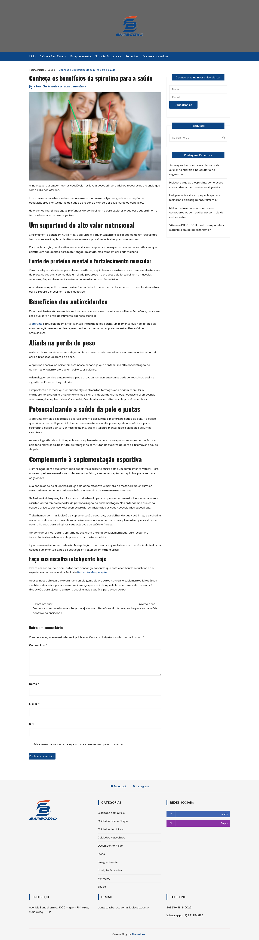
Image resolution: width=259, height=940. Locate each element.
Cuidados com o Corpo (113, 821)
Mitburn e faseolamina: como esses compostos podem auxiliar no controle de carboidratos (196, 212)
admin (37, 86)
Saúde (102, 887)
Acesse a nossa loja (155, 56)
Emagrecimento (80, 56)
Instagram (142, 786)
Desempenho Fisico (110, 845)
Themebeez (139, 934)
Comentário (38, 645)
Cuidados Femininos (111, 829)
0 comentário (78, 86)
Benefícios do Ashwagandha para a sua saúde (128, 608)
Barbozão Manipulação (92, 572)
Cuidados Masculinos (111, 837)
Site (32, 724)
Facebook (120, 786)
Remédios (132, 56)
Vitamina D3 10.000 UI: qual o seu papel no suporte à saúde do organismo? (196, 227)
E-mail (34, 704)
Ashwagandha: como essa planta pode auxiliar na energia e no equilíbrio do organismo (194, 169)
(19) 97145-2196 (192, 915)
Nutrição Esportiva (107, 56)
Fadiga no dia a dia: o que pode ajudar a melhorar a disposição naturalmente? (194, 197)
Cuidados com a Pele (111, 813)
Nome (34, 684)
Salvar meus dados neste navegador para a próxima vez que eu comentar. (78, 744)
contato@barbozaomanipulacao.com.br (124, 907)
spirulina (37, 324)
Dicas (101, 854)
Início (32, 56)
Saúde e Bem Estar (52, 56)
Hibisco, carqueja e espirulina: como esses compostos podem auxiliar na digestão (196, 185)
